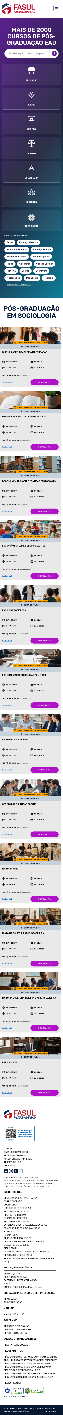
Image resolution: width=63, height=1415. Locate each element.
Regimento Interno (15, 1215)
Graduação (10, 1299)
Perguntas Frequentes (17, 1238)
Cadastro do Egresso (16, 1245)
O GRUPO (8, 1148)
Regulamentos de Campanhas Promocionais (29, 1373)
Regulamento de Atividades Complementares (30, 1360)
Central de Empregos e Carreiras (24, 1241)
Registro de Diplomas (16, 1326)
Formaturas (11, 1235)
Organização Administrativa (20, 1198)
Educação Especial (17, 249)
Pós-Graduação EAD (15, 1277)
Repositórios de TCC (16, 1333)
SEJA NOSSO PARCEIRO (16, 1152)
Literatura (41, 271)
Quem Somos (11, 1204)
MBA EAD (8, 1283)
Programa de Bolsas (16, 1345)
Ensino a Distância (17, 256)
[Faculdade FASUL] (20, 1116)
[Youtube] (15, 1171)
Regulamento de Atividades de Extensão (28, 1363)
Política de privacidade (50, 1410)
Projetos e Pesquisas (16, 1221)
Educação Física (42, 249)
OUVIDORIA (9, 1165)
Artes (10, 242)
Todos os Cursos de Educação (19, 285)
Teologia (48, 278)
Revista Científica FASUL (18, 1255)
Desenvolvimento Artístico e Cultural (27, 1251)
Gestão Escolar (44, 263)
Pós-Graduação (13, 1302)
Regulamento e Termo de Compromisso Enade (30, 1357)
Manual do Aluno (14, 1314)
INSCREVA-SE (44, 382)
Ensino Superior (41, 256)
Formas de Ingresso (15, 1218)
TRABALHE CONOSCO (15, 1155)
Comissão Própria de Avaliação (22, 1228)
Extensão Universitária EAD (20, 1280)
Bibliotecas (11, 1248)
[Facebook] (6, 1171)
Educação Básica (28, 242)
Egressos (9, 1231)
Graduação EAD (13, 1273)
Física (10, 263)
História (11, 271)
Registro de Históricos (17, 1329)
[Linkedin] (21, 1171)
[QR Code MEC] (19, 1136)
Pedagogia (32, 278)
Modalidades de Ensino (17, 1208)
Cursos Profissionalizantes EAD (23, 1287)
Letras (25, 271)
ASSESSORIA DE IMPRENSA (18, 1159)
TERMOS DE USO (12, 1162)
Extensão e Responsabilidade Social (25, 1225)
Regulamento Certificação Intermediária (28, 1377)
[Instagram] (11, 1171)
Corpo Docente (13, 1201)
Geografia (24, 263)
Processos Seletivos (16, 1211)
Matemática (13, 278)
